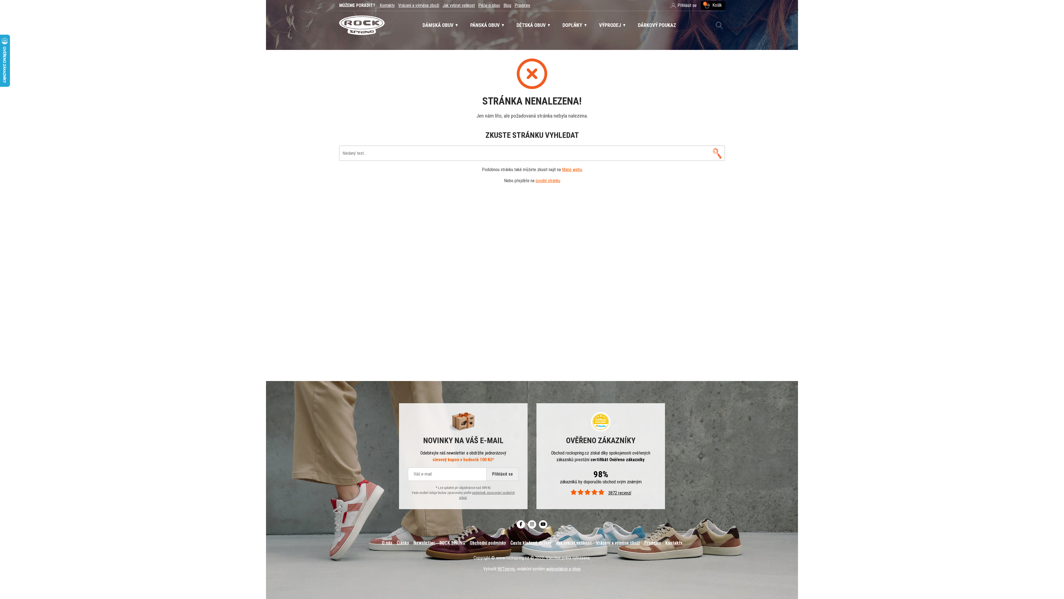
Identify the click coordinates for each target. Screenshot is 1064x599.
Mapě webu (572, 169)
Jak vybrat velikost (459, 5)
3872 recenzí (619, 493)
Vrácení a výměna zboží (418, 5)
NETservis (506, 569)
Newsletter (424, 542)
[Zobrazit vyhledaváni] (719, 25)
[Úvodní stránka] (362, 25)
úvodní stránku (548, 180)
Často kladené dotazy (530, 542)
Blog (507, 5)
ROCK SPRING (452, 542)
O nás (387, 542)
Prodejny (522, 5)
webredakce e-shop (563, 569)
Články (403, 542)
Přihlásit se (502, 474)
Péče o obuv (489, 5)
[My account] (717, 153)
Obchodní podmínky (488, 542)
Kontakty (387, 5)
